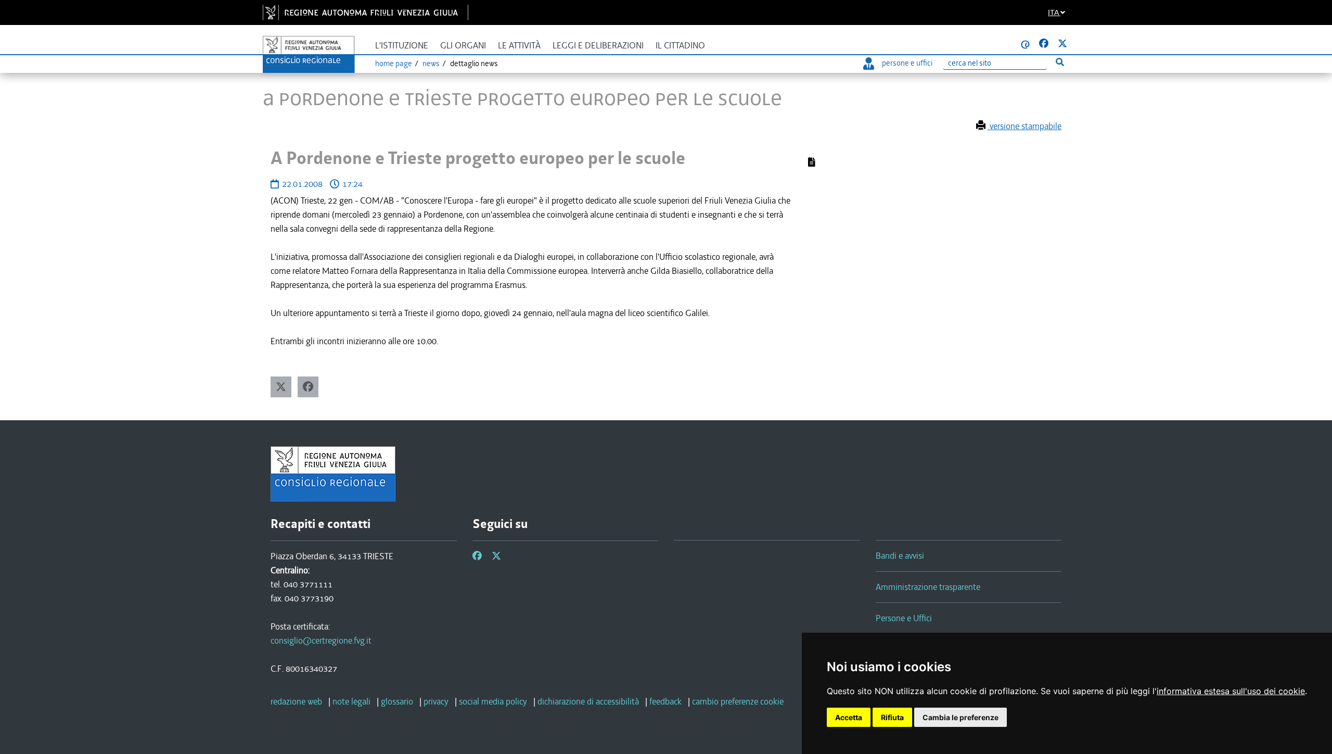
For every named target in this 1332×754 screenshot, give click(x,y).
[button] (281, 386)
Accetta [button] (848, 717)
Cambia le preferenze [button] (960, 717)
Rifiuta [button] (892, 717)
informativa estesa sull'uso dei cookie (1231, 691)
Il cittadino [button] (680, 45)
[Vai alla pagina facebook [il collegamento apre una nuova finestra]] (1043, 43)
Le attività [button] (519, 45)
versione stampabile (1024, 126)
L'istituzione (401, 45)
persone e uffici (907, 63)
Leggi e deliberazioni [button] (598, 45)
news (431, 63)
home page (393, 63)
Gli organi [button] (463, 45)
